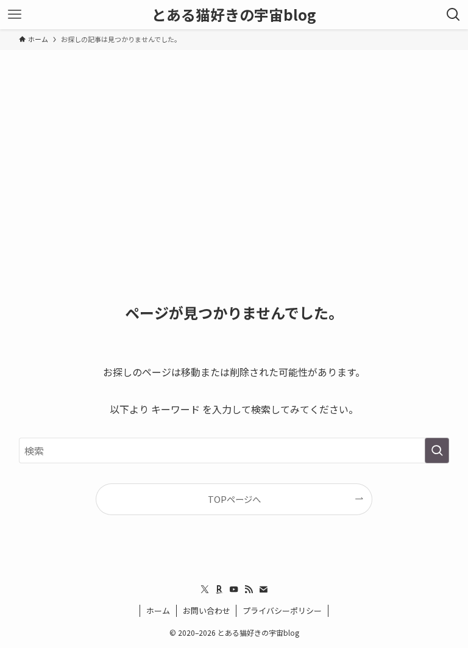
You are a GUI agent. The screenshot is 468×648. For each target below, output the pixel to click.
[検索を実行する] (437, 450)
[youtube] (234, 589)
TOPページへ (234, 499)
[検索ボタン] (453, 14)
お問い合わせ (206, 610)
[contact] (263, 589)
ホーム (158, 610)
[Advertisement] (234, 141)
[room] (219, 589)
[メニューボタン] (14, 14)
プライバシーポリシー (282, 610)
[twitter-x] (204, 589)
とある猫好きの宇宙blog (234, 14)
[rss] (248, 589)
